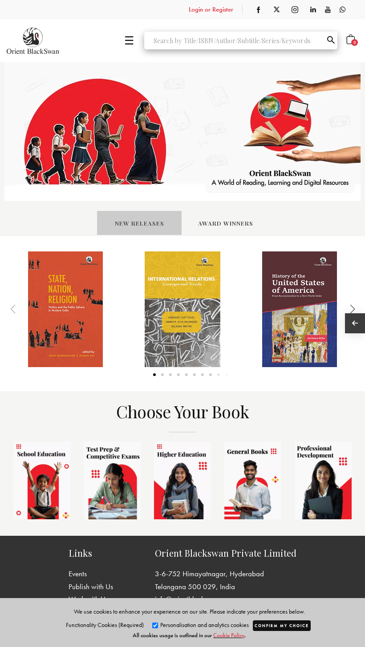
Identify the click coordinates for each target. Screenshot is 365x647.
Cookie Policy (228, 635)
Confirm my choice (282, 625)
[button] (341, 309)
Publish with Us (91, 586)
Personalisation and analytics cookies (204, 625)
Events (78, 573)
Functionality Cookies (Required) (105, 625)
